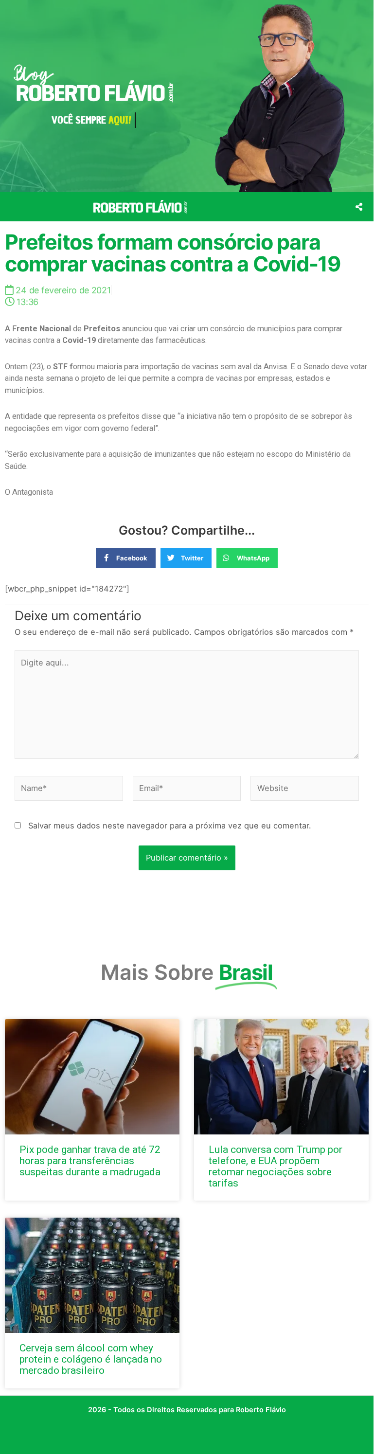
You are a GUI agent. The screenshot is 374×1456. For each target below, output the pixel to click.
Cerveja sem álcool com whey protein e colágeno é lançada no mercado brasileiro (90, 1359)
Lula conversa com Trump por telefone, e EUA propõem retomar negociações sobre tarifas (275, 1166)
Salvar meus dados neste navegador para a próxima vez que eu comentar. (169, 825)
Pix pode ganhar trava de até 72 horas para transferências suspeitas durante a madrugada (89, 1161)
